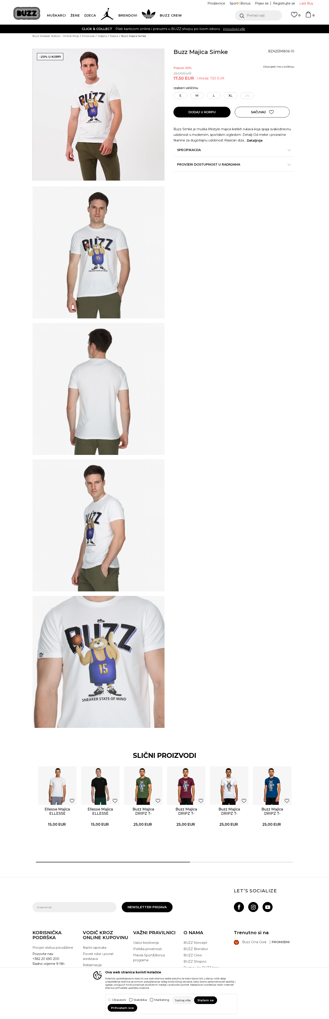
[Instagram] (253, 907)
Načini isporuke (95, 948)
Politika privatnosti (147, 949)
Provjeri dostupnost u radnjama (208, 164)
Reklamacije (92, 965)
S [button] (180, 96)
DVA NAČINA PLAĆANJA (137, 29)
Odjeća (102, 36)
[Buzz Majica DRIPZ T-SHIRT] (143, 785)
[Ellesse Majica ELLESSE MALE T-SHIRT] (57, 785)
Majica (114, 36)
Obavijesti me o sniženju (278, 66)
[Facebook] (239, 907)
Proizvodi (88, 36)
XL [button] (231, 96)
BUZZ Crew (193, 955)
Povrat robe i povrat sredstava (98, 956)
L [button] (214, 96)
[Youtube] (268, 907)
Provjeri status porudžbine (52, 948)
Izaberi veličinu (185, 88)
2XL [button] (247, 96)
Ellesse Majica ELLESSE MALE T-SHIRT (57, 813)
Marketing (161, 1000)
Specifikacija (189, 150)
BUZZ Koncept (195, 943)
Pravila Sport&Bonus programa (149, 957)
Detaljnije (255, 141)
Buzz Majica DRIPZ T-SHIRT (143, 813)
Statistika (140, 1000)
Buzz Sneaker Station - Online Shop (55, 36)
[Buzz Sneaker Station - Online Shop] (26, 13)
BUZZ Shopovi (195, 961)
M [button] (197, 96)
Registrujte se (284, 3)
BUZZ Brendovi (196, 949)
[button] (258, 15)
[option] (164, 28)
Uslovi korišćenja (146, 943)
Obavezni (119, 1000)
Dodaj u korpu (202, 112)
